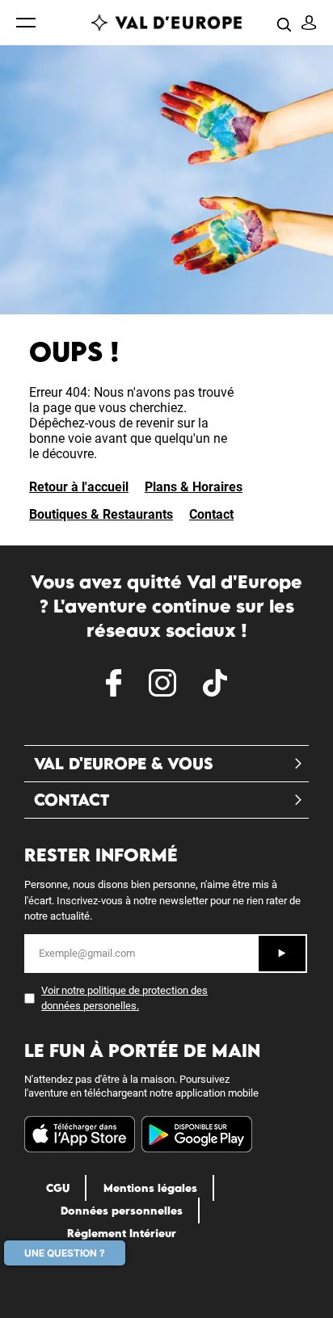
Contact (211, 514)
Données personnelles (122, 1210)
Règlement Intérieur (121, 1233)
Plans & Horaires (193, 487)
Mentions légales (150, 1187)
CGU (58, 1187)
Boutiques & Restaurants (101, 514)
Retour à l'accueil (79, 487)
